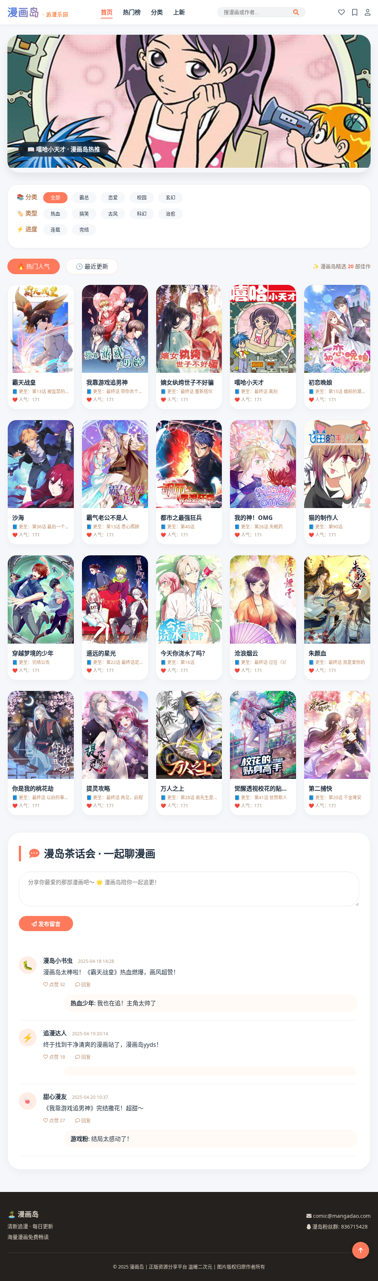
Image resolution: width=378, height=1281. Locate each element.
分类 (157, 12)
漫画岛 (37, 12)
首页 (107, 12)
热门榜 (132, 12)
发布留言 (49, 924)
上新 (179, 12)
